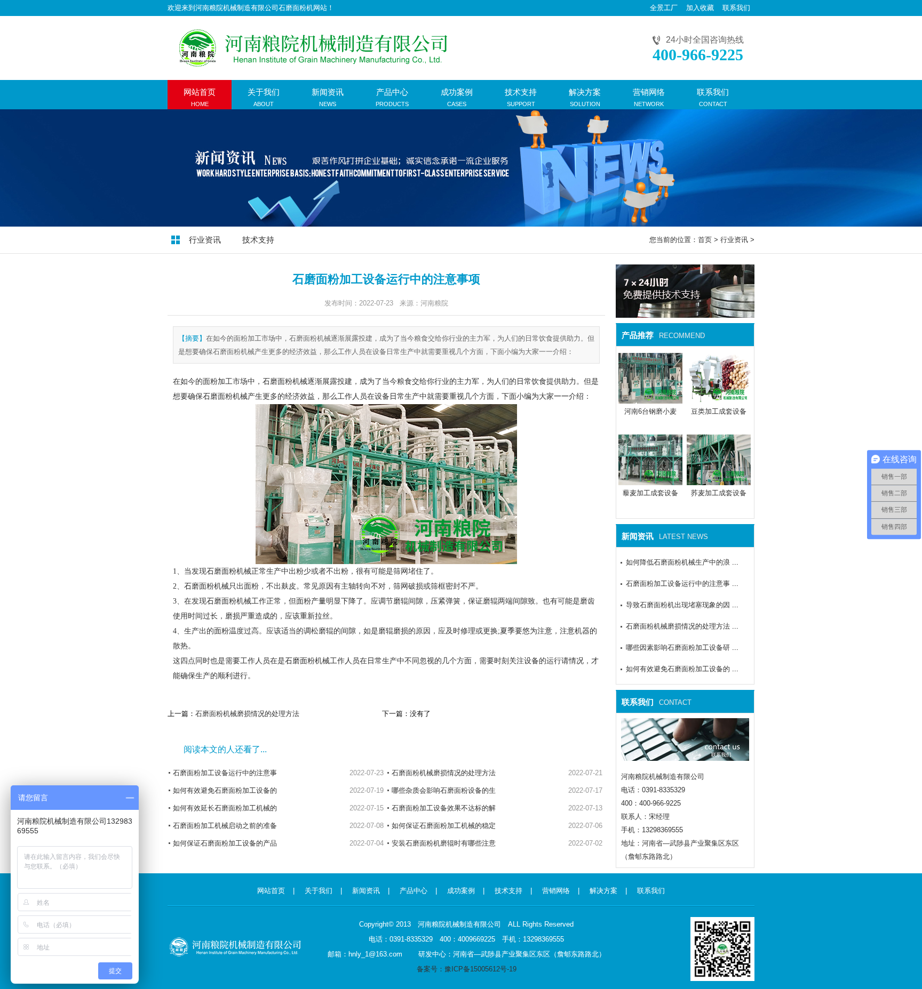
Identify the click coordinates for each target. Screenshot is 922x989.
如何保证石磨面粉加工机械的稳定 (444, 826)
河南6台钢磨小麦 (650, 411)
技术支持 (258, 239)
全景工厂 (664, 8)
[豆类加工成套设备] (719, 400)
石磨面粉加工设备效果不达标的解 (444, 808)
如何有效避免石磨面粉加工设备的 (225, 790)
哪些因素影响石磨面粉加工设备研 (678, 648)
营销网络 (556, 891)
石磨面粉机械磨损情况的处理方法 (247, 714)
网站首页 (271, 891)
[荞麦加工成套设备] (719, 481)
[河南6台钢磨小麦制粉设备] (650, 400)
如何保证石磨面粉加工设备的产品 (225, 843)
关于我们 (318, 891)
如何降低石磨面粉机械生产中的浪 (678, 562)
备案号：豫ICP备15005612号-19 (466, 969)
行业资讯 (205, 239)
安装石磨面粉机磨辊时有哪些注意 (444, 843)
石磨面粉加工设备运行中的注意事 (225, 773)
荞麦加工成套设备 (718, 493)
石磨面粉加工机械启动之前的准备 (225, 826)
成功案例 (461, 891)
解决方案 (603, 891)
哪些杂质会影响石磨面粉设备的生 (444, 790)
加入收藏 (700, 8)
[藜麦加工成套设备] (650, 481)
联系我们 (736, 8)
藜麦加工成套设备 (650, 493)
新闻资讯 (366, 891)
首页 (705, 240)
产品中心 (413, 891)
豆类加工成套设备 (718, 411)
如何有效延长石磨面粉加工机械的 (225, 808)
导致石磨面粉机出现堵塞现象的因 (678, 605)
